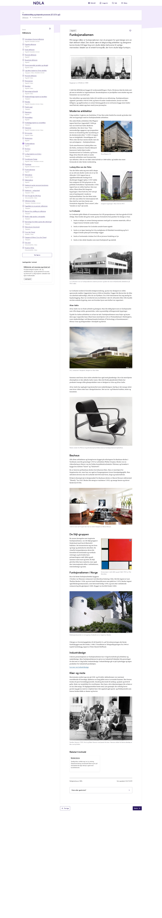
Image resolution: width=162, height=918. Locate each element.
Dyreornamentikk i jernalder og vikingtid (36, 65)
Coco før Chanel (30, 232)
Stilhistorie (25, 17)
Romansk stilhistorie (31, 76)
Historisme (28, 128)
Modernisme (28, 138)
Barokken (28, 86)
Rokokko (27, 102)
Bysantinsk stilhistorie (31, 60)
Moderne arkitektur (81, 111)
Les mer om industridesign (79, 667)
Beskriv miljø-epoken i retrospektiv (35, 216)
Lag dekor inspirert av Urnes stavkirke (36, 70)
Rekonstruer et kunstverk (32, 227)
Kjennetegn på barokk (31, 91)
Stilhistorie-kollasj (30, 201)
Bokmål (93, 3)
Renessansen (29, 81)
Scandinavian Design (31, 159)
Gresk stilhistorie (30, 49)
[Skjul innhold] (50, 29)
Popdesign (28, 164)
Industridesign (78, 652)
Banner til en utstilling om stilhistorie (35, 211)
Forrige (66, 808)
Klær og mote (77, 672)
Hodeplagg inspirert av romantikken (35, 122)
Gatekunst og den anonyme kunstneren (36, 185)
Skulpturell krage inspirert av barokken (36, 96)
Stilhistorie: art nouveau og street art (37, 267)
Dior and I (28, 242)
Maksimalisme (29, 180)
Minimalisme (28, 175)
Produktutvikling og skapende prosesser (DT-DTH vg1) (41, 14)
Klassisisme (28, 112)
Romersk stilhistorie (30, 55)
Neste (136, 808)
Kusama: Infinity (29, 248)
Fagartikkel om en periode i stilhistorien (36, 206)
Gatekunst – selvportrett (32, 190)
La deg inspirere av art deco (33, 154)
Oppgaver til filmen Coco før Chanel (35, 237)
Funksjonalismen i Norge (84, 572)
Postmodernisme (30, 169)
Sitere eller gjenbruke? (79, 790)
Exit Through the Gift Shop (33, 195)
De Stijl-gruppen (79, 534)
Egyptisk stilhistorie (30, 44)
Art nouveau (28, 133)
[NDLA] (38, 3)
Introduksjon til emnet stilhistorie (34, 39)
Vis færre (37, 255)
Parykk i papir (29, 107)
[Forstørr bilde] (130, 123)
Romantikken (29, 117)
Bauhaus (74, 455)
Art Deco (27, 149)
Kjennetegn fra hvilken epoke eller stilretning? (38, 222)
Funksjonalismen (30, 143)
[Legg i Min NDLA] (130, 31)
